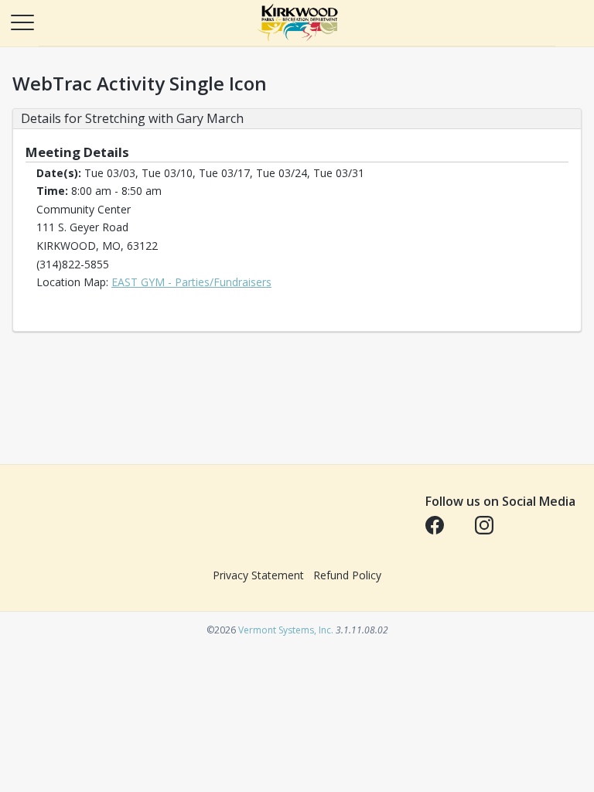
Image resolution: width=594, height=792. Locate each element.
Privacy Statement (258, 575)
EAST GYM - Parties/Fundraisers (191, 282)
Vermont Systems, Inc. (285, 630)
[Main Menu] (22, 22)
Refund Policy (347, 575)
